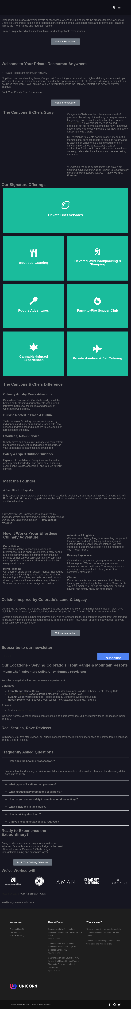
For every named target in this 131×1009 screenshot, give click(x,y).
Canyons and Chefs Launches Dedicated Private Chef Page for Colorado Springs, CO (62, 946)
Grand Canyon (26, 710)
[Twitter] (119, 1004)
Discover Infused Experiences (33, 361)
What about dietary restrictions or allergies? (35, 791)
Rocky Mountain (18, 694)
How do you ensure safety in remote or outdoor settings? (43, 799)
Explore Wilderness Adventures (97, 267)
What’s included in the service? (27, 806)
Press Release (16, 935)
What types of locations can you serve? (33, 784)
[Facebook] (110, 1004)
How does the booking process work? (32, 761)
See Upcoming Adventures (34, 314)
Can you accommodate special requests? (34, 821)
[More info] (113, 8)
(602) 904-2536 (10, 893)
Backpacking (15, 929)
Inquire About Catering (33, 266)
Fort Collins (48, 691)
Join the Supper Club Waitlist (97, 312)
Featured (14, 932)
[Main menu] (119, 8)
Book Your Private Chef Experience (65, 214)
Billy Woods (74, 123)
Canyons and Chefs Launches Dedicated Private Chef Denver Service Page (65, 932)
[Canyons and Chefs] (22, 7)
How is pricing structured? (25, 814)
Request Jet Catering (97, 360)
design (100, 929)
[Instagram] (114, 1004)
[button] (65, 761)
